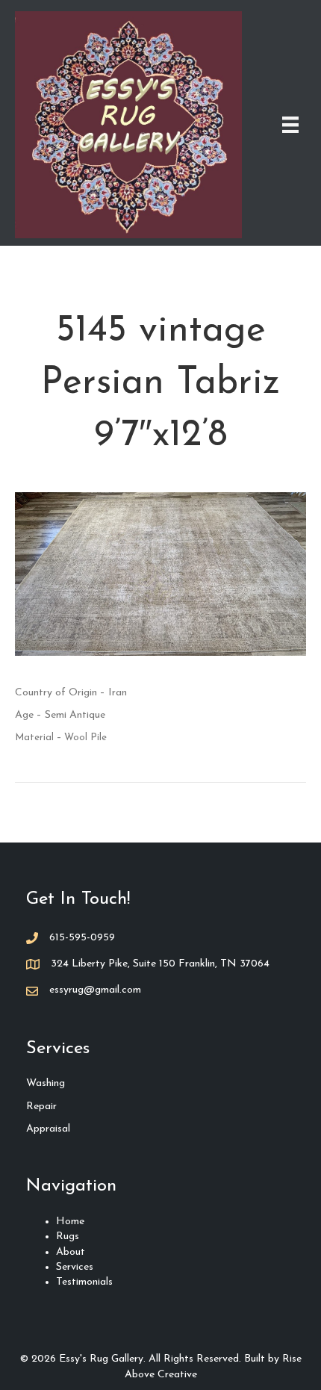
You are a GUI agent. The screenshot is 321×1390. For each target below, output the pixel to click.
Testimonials (84, 1282)
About (70, 1252)
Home (70, 1221)
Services (74, 1267)
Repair (41, 1106)
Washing (45, 1083)
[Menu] (290, 124)
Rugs (67, 1236)
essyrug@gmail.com (95, 990)
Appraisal (48, 1129)
